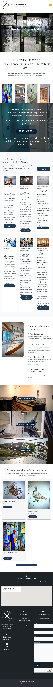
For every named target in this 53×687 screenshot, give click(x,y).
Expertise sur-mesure (9, 225)
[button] (26, 131)
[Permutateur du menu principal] (50, 5)
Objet (35, 636)
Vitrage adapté (25, 230)
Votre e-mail (36, 629)
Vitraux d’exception (26, 297)
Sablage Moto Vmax (9, 501)
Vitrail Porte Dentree (10, 552)
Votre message (37, 642)
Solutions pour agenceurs (43, 308)
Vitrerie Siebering (18, 5)
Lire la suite (8, 507)
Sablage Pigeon (33, 511)
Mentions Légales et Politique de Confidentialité (26, 683)
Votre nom (36, 623)
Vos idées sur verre (43, 227)
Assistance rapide (9, 285)
